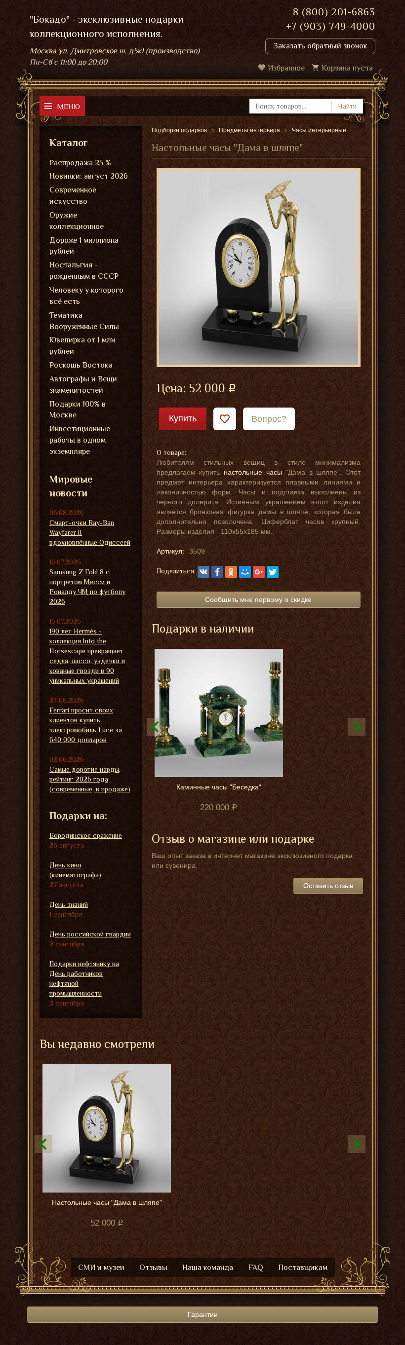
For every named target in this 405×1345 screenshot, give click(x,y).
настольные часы (253, 472)
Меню (68, 106)
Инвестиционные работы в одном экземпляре (79, 440)
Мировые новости (70, 486)
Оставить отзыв (328, 886)
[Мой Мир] (245, 572)
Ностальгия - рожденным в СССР (84, 271)
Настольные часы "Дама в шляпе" (107, 1202)
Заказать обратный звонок (320, 45)
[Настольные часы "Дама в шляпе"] (258, 267)
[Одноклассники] (231, 572)
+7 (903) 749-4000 (330, 26)
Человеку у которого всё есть (86, 296)
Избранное (286, 68)
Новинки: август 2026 (88, 176)
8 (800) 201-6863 (334, 11)
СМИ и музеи (101, 1267)
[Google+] (259, 572)
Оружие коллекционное (76, 221)
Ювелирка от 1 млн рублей (82, 346)
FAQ (255, 1267)
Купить (183, 418)
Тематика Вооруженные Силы (84, 321)
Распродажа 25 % (80, 162)
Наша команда (207, 1267)
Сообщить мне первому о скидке (258, 599)
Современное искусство (72, 196)
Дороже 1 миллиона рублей (84, 246)
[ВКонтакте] (203, 572)
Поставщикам (302, 1267)
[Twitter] (273, 572)
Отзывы (153, 1267)
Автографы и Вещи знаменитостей (83, 384)
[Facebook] (217, 572)
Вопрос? (268, 419)
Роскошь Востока (81, 365)
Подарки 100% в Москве (77, 410)
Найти (347, 106)
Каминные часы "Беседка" (218, 787)
